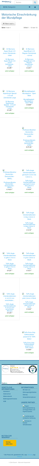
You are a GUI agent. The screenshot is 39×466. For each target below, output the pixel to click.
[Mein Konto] (35, 7)
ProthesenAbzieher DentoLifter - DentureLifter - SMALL (10, 184)
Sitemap (25, 394)
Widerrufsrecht (7, 396)
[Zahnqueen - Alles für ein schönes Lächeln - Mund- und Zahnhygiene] (6, 2)
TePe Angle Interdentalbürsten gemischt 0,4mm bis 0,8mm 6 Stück (29, 184)
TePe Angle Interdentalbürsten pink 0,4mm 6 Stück (29, 304)
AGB (4, 401)
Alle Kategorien (10, 7)
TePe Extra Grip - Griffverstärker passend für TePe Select (29, 345)
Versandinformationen (29, 397)
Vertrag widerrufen (9, 443)
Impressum (6, 391)
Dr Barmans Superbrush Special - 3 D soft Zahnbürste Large (10, 104)
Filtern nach (8, 23)
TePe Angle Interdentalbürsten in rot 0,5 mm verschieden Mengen (10, 307)
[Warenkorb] (29, 7)
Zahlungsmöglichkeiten (30, 392)
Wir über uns (26, 390)
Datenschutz (7, 394)
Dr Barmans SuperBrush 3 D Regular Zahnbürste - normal (29, 62)
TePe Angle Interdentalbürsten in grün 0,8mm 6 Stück (29, 266)
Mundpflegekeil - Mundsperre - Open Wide (29, 101)
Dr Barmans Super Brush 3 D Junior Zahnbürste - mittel (9, 62)
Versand (29, 455)
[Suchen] (35, 2)
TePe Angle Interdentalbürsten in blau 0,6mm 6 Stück (29, 225)
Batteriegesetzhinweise (10, 399)
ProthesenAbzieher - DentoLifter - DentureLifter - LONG (29, 142)
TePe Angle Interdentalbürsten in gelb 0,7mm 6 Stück (10, 266)
